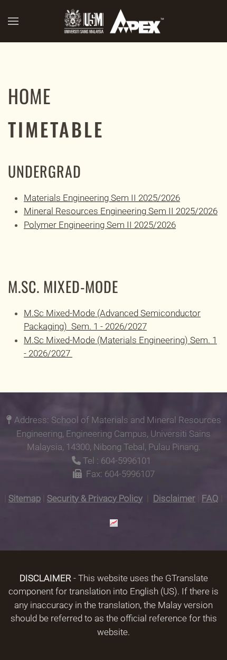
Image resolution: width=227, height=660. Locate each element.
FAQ (210, 498)
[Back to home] (113, 21)
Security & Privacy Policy (95, 498)
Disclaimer (174, 498)
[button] (13, 21)
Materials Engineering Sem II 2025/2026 (102, 197)
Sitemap (24, 498)
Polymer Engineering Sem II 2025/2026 (100, 224)
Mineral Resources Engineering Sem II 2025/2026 (120, 211)
